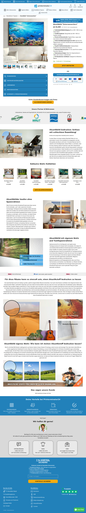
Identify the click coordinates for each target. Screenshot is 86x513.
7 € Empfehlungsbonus (9, 494)
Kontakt (8, 506)
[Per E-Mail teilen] (71, 84)
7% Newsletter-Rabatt (11, 491)
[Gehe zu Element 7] (31, 67)
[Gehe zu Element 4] (18, 67)
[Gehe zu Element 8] (35, 67)
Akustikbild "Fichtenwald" (22, 181)
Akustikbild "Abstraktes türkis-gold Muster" (64, 181)
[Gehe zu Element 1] (5, 67)
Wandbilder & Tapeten (11, 16)
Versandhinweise (37, 503)
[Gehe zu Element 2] (9, 67)
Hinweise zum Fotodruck (12, 500)
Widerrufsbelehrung (38, 500)
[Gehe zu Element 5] (22, 67)
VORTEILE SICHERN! (43, 481)
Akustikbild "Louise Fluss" (77, 181)
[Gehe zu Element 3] (14, 67)
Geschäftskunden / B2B (11, 497)
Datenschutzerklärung (38, 497)
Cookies (35, 506)
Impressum (36, 491)
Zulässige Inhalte (7, 503)
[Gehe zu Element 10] (44, 67)
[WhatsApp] (69, 84)
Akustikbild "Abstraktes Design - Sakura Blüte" (50, 181)
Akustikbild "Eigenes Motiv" (8, 181)
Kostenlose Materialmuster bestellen (68, 74)
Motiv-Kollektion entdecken (43, 190)
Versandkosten (73, 27)
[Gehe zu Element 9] (39, 67)
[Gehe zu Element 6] (26, 67)
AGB (34, 494)
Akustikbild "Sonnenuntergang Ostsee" (36, 181)
